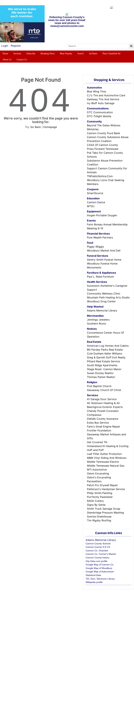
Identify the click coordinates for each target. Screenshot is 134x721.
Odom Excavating (98, 473)
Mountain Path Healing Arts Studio (108, 297)
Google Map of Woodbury (99, 568)
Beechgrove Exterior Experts (105, 407)
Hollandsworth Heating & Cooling (107, 446)
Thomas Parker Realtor (101, 377)
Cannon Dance (96, 202)
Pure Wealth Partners (100, 237)
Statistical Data (93, 575)
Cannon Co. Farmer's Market (101, 554)
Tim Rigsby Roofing (99, 520)
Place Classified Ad (111, 53)
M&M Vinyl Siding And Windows (106, 457)
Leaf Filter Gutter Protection (104, 454)
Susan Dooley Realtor (100, 373)
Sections (17, 53)
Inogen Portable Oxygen (102, 215)
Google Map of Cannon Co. (100, 564)
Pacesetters (94, 481)
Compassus (94, 414)
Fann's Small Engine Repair (103, 426)
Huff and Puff (95, 450)
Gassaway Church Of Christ (104, 390)
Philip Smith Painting (99, 493)
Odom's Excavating (99, 477)
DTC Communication (100, 112)
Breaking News (48, 53)
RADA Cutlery (95, 500)
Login (4, 45)
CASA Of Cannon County (102, 145)
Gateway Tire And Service (103, 99)
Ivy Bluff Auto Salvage (100, 103)
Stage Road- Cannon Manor (104, 369)
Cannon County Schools (98, 543)
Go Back (35, 127)
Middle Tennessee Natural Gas (105, 465)
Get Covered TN (97, 442)
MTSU (90, 206)
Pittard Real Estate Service (103, 361)
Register (16, 45)
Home (5, 53)
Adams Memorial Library (102, 310)
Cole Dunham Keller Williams (104, 353)
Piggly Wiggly (95, 246)
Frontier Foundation (99, 430)
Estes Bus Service (98, 422)
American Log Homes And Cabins (108, 345)
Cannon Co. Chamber (97, 550)
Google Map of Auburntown (100, 571)
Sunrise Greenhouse (99, 516)
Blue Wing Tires (96, 91)
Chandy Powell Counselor (103, 410)
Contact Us (22, 59)
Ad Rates (93, 53)
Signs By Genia (96, 504)
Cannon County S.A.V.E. (98, 547)
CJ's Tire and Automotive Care (106, 95)
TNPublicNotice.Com (100, 176)
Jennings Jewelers (98, 319)
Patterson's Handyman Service (106, 489)
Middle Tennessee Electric (103, 461)
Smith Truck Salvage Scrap (103, 508)
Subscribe (30, 53)
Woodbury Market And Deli (103, 250)
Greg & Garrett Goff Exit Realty (106, 357)
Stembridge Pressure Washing (105, 512)
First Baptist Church (99, 386)
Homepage (50, 127)
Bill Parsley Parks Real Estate (105, 349)
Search (80, 53)
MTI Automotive (97, 469)
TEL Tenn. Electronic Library (100, 578)
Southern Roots (96, 323)
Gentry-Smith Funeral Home (104, 259)
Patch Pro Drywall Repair (102, 485)
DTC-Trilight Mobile (99, 116)
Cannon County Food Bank (103, 133)
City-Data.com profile (96, 561)
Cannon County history (97, 557)
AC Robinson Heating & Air (103, 403)
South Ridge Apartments (102, 365)
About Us (7, 59)
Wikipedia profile (94, 582)
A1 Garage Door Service (102, 399)
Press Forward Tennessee (102, 148)
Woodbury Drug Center (101, 301)
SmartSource (95, 193)
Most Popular (66, 53)
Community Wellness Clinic (103, 293)
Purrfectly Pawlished (99, 497)
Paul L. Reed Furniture (100, 276)
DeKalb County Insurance (102, 418)
